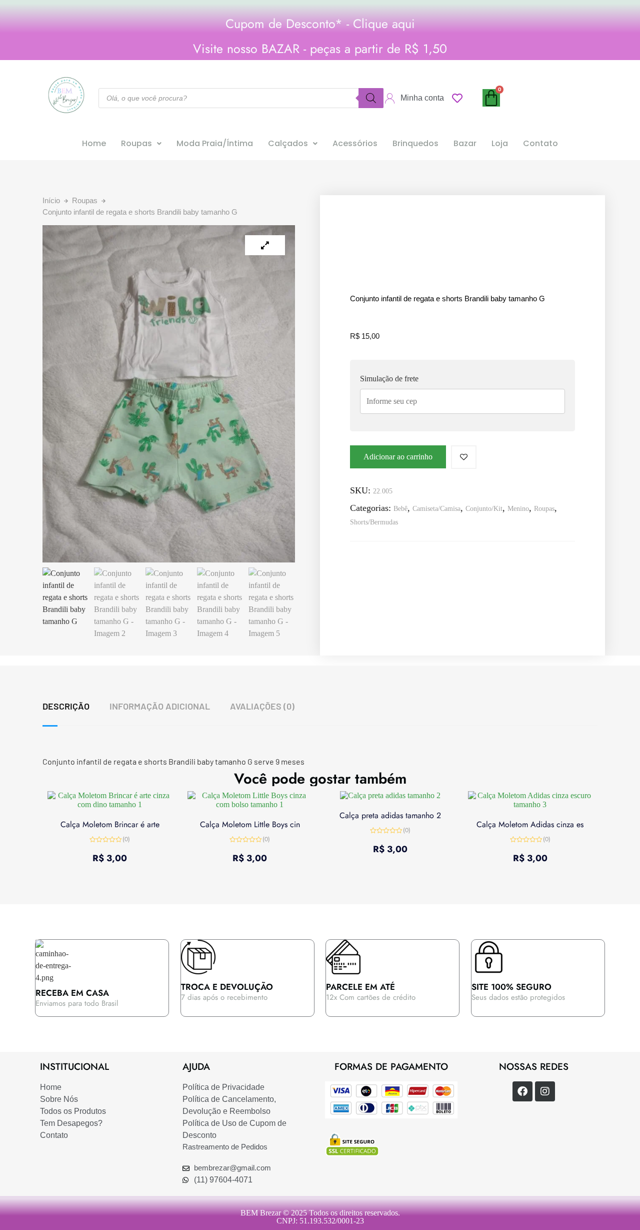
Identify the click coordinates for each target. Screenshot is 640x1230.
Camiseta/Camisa (436, 508)
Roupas (136, 143)
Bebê (401, 508)
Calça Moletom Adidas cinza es (530, 824)
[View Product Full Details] (110, 804)
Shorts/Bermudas (374, 522)
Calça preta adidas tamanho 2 (390, 815)
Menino (518, 508)
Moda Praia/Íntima (214, 143)
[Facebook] (522, 1091)
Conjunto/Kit (484, 508)
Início (51, 200)
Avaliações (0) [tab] (262, 706)
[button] (141, 143)
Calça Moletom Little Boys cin (250, 824)
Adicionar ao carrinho (398, 456)
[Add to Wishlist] (463, 457)
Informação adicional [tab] (160, 706)
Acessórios (355, 143)
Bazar (465, 143)
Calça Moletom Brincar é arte (110, 824)
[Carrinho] (491, 98)
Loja (500, 143)
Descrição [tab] (66, 706)
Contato (540, 143)
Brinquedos (415, 143)
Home (94, 143)
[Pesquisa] (371, 98)
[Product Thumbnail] (265, 245)
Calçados (288, 143)
